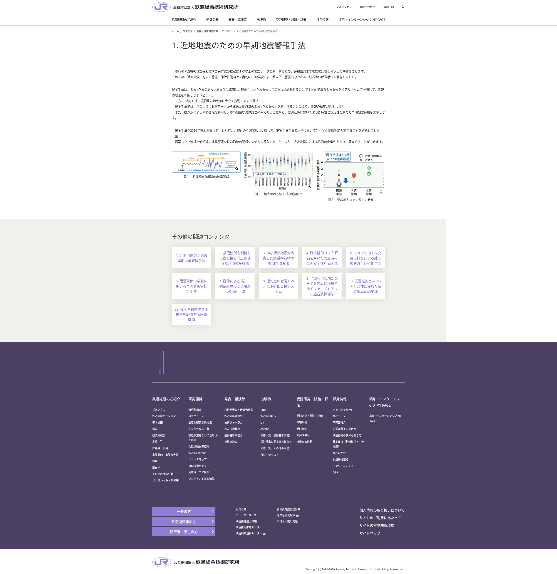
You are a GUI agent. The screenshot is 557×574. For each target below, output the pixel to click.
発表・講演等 (234, 398)
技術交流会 (230, 441)
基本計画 (158, 422)
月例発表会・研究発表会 (238, 409)
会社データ (339, 416)
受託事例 (302, 429)
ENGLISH (388, 7)
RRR (263, 409)
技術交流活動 (304, 441)
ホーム (175, 31)
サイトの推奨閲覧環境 (376, 525)
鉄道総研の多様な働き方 (347, 435)
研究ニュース (196, 416)
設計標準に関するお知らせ (276, 441)
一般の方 (184, 511)
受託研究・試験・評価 (310, 415)
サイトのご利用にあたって (380, 517)
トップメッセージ (343, 409)
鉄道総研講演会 (233, 416)
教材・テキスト (269, 454)
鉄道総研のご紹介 (166, 398)
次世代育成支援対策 (288, 509)
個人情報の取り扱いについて (382, 510)
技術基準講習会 (233, 435)
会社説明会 (339, 453)
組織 (155, 461)
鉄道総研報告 (268, 416)
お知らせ (241, 509)
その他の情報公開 (162, 474)
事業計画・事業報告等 (165, 454)
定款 (155, 441)
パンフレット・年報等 (165, 480)
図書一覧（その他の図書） (276, 448)
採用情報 (340, 398)
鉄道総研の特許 (197, 453)
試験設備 (302, 422)
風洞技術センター (198, 466)
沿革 (155, 429)
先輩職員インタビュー (346, 429)
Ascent (264, 429)
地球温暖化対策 (286, 515)
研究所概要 (158, 435)
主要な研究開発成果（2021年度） (214, 31)
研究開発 (188, 31)
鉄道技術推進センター (249, 527)
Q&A (335, 472)
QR (262, 422)
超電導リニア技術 (198, 472)
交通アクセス (344, 7)
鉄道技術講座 (232, 429)
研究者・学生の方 (184, 531)
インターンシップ (343, 466)
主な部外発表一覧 (198, 429)
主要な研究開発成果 (200, 422)
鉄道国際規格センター (249, 533)
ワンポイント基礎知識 (201, 478)
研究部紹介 (194, 409)
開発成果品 (303, 435)
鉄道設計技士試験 (246, 521)
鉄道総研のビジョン (164, 416)
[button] (403, 6)
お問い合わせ (367, 7)
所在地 (156, 467)
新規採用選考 (340, 459)
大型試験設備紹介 (198, 446)
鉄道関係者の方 (184, 521)
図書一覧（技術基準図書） (276, 435)
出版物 (265, 398)
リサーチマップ (197, 459)
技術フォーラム (233, 422)
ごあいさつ (158, 409)
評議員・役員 (160, 448)
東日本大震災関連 (287, 521)
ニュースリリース (246, 515)
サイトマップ (369, 533)
